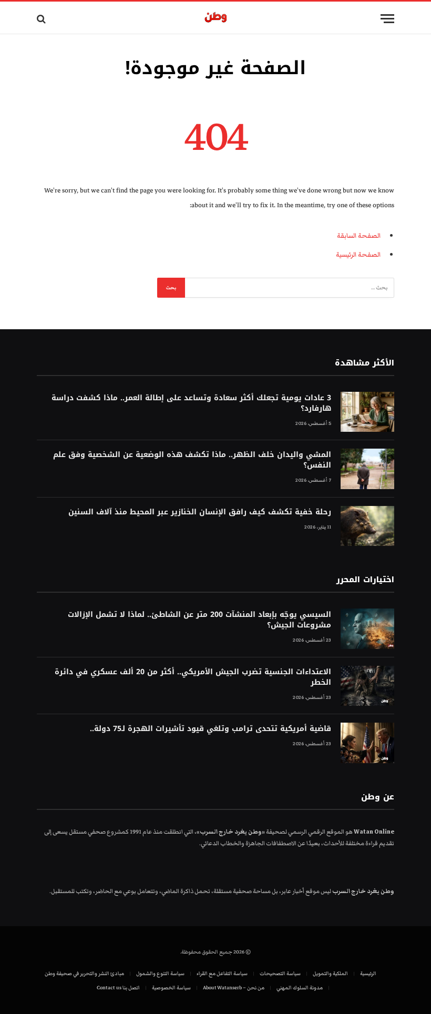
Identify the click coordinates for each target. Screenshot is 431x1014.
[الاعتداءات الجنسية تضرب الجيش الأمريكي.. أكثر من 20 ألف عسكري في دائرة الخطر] (367, 686)
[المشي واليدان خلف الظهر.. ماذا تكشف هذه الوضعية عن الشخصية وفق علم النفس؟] (367, 469)
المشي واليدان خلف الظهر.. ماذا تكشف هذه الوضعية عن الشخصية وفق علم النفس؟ (192, 460)
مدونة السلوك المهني (299, 987)
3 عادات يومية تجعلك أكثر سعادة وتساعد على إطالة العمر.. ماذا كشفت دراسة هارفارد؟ (191, 403)
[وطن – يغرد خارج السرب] (216, 19)
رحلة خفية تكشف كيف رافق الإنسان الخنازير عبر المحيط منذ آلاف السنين (199, 512)
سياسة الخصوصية (171, 987)
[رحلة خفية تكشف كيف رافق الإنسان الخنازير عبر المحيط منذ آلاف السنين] (367, 526)
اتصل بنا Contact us (118, 987)
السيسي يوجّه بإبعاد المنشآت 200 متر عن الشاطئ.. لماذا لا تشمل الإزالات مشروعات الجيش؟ (199, 620)
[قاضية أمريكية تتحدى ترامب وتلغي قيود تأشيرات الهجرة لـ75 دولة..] (367, 743)
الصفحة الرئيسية (358, 254)
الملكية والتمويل (330, 973)
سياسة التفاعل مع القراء (222, 973)
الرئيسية (368, 973)
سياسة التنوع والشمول (160, 973)
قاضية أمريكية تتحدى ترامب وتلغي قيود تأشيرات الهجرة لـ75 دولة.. (210, 729)
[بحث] (42, 19)
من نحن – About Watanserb (233, 987)
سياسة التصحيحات (280, 973)
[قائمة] (387, 19)
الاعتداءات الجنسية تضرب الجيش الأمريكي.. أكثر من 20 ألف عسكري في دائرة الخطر (193, 677)
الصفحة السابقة (359, 235)
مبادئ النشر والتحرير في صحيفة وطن (84, 973)
